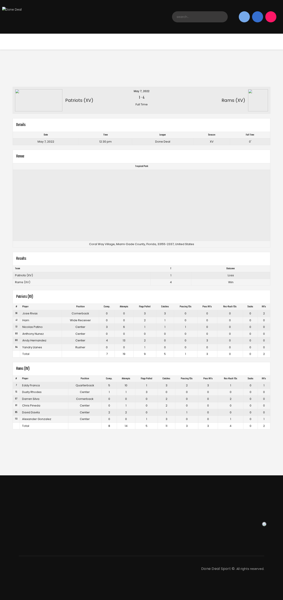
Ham (25, 320)
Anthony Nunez (33, 334)
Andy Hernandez (34, 340)
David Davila (31, 412)
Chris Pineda (31, 405)
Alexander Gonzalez (36, 419)
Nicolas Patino (32, 327)
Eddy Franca (31, 385)
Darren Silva (30, 399)
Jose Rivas (30, 313)
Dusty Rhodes (32, 392)
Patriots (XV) (24, 275)
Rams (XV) (22, 282)
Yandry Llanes (32, 347)
